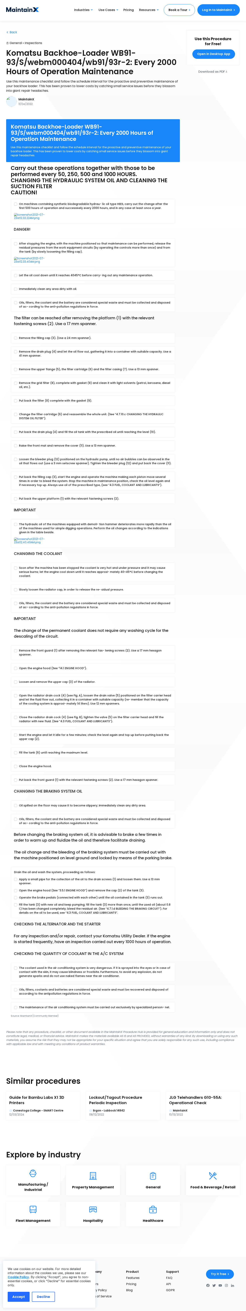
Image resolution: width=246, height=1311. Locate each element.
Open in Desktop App (213, 54)
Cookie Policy (18, 1277)
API (168, 1284)
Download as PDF (211, 71)
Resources (147, 10)
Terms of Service (99, 1296)
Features (133, 1278)
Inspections (33, 43)
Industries (82, 10)
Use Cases (107, 10)
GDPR (170, 1290)
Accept (18, 1296)
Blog (129, 1290)
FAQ (169, 1278)
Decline (43, 1296)
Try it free (218, 1274)
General (16, 43)
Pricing (128, 10)
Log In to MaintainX (217, 10)
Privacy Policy (96, 1290)
